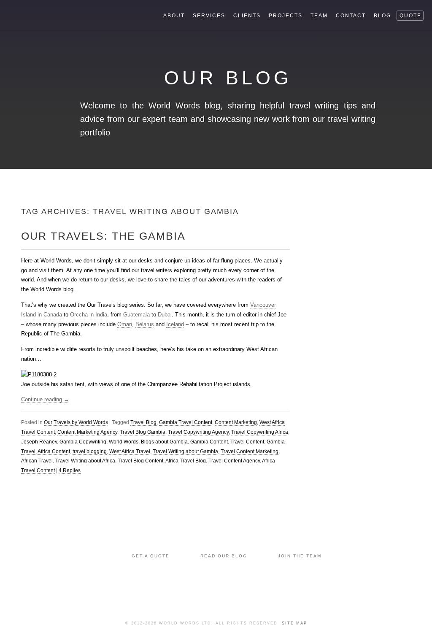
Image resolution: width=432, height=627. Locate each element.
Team (319, 16)
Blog (382, 16)
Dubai (165, 314)
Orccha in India (88, 314)
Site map (294, 623)
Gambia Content (209, 442)
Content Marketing (236, 422)
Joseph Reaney (39, 442)
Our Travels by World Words (76, 422)
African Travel (37, 461)
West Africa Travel (129, 451)
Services (209, 16)
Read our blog (223, 556)
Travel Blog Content (140, 461)
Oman (124, 324)
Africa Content (54, 451)
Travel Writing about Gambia (185, 451)
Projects (285, 16)
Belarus (144, 324)
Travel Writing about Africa (85, 461)
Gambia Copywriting (82, 442)
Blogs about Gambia (164, 442)
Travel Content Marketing (249, 451)
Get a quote (151, 556)
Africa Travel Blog (185, 461)
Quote (410, 16)
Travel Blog (143, 422)
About (174, 16)
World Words (53, 14)
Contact (351, 16)
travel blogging (90, 451)
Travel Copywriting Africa (259, 432)
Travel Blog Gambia (142, 432)
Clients (247, 16)
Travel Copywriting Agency (198, 432)
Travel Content (247, 442)
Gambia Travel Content (185, 422)
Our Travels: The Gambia (103, 236)
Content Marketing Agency (87, 432)
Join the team (299, 556)
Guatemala (136, 314)
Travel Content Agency (234, 461)
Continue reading (45, 399)
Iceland (175, 324)
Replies (70, 470)
